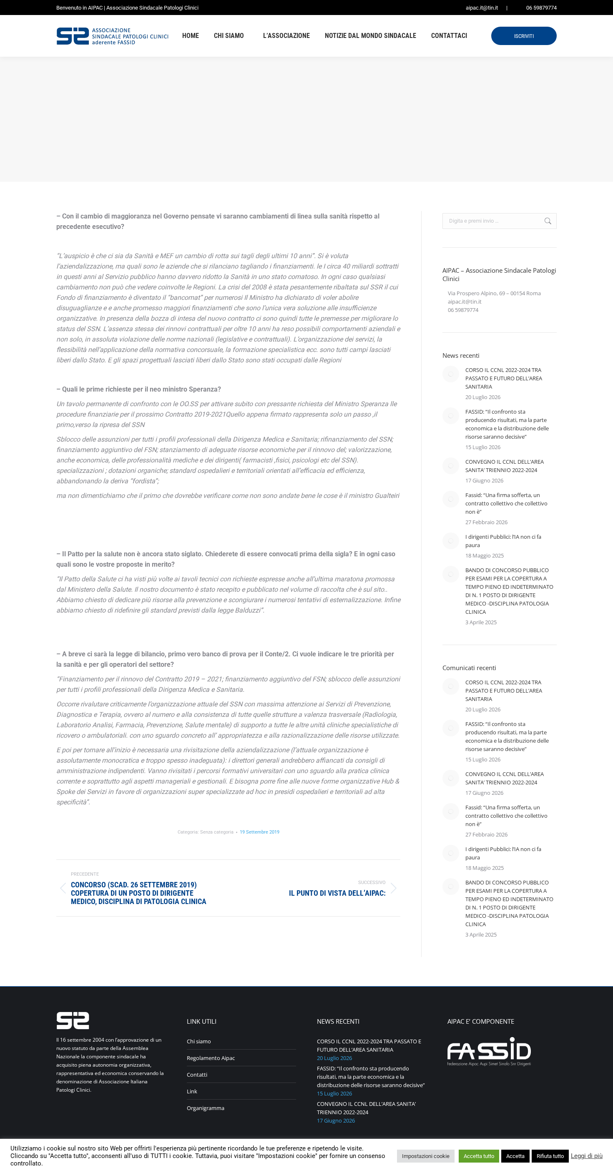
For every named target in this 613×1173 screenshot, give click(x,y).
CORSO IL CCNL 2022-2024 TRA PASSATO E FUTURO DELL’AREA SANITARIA (503, 378)
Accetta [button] (515, 1156)
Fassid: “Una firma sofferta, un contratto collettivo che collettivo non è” (506, 503)
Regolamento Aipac (211, 1058)
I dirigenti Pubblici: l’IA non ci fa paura (503, 541)
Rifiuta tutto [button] (550, 1156)
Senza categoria (217, 832)
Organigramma (205, 1108)
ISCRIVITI (524, 36)
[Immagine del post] (450, 374)
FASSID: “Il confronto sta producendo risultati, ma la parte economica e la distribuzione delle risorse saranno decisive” (507, 424)
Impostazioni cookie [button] (426, 1156)
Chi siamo (199, 1041)
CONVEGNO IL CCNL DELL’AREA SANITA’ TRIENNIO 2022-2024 (504, 466)
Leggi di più (587, 1156)
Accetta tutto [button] (479, 1156)
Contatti (197, 1074)
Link (192, 1091)
